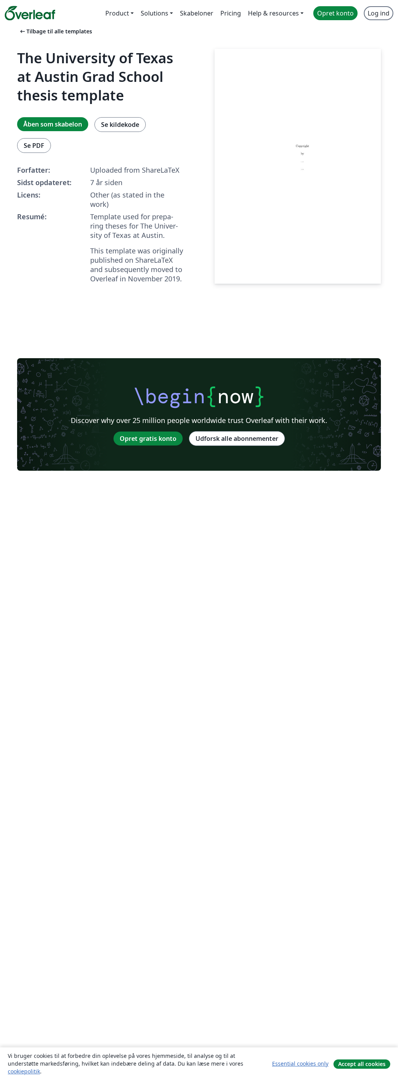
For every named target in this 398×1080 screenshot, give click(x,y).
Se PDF (34, 145)
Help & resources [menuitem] (273, 13)
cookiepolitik (24, 1071)
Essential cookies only (300, 1063)
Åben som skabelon (52, 124)
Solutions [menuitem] (154, 13)
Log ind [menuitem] (378, 13)
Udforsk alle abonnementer (237, 438)
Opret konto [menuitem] (335, 13)
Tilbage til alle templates (55, 31)
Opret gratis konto (148, 438)
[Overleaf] (30, 13)
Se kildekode (120, 124)
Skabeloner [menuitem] (196, 13)
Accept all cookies (362, 1064)
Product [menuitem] (117, 13)
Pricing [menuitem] (230, 13)
